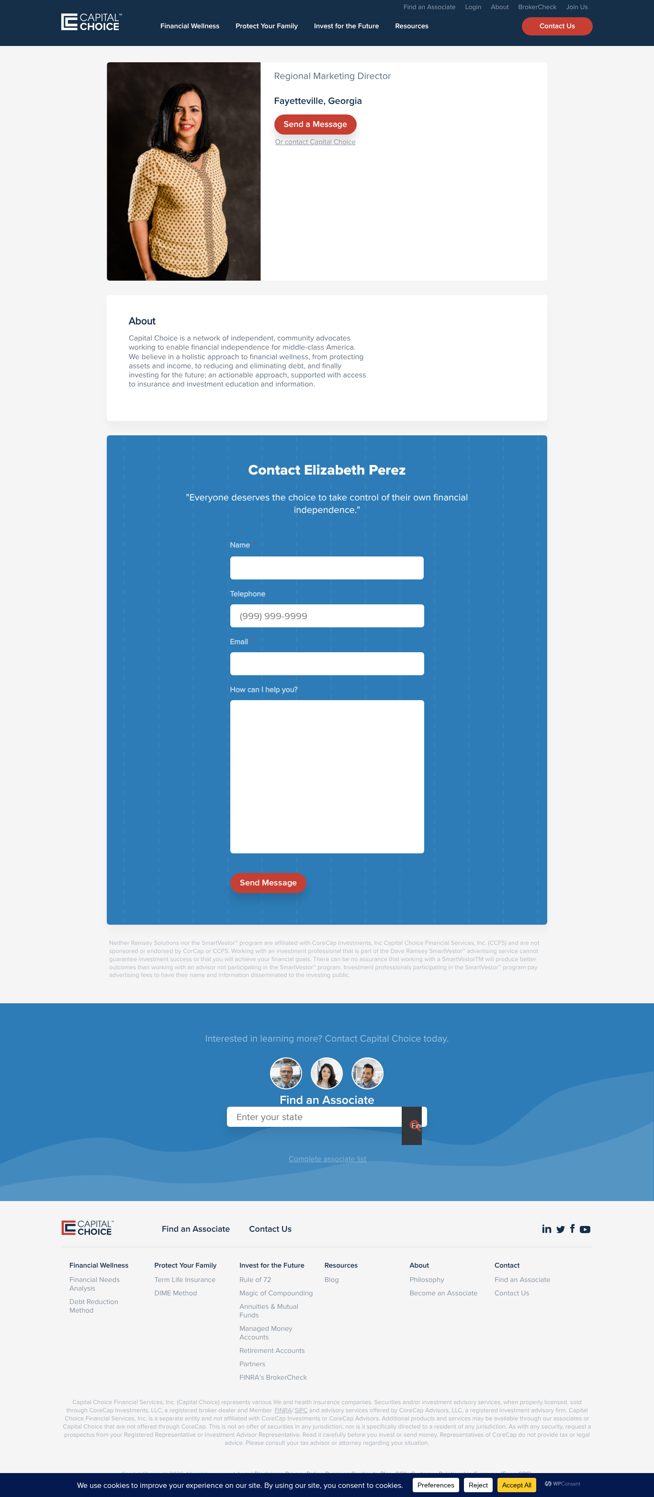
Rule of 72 (255, 1279)
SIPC (300, 1410)
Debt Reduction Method (93, 1305)
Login (473, 6)
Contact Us (557, 26)
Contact (507, 1265)
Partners (252, 1364)
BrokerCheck (538, 6)
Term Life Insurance (185, 1279)
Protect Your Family (267, 26)
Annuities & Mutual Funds (268, 1310)
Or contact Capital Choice (315, 141)
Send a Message (315, 124)
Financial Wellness (189, 26)
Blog (332, 1279)
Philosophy (426, 1279)
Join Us (577, 6)
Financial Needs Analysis (94, 1283)
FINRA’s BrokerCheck (273, 1377)
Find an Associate (430, 6)
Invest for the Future (346, 26)
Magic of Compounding (276, 1293)
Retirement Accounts (272, 1350)
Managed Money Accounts (266, 1332)
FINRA (283, 1410)
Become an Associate (443, 1293)
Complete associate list (327, 1159)
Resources (412, 26)
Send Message (268, 882)
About (499, 6)
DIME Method (176, 1293)
